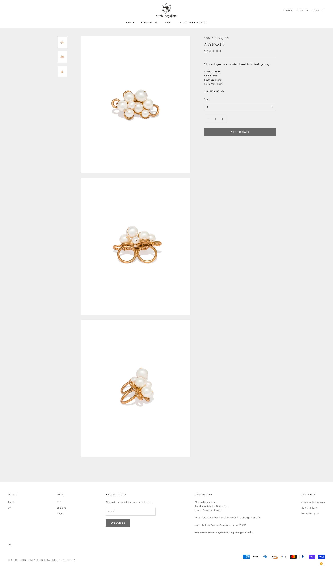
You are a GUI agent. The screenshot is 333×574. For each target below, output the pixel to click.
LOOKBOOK (149, 22)
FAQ (59, 502)
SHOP (130, 22)
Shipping (61, 507)
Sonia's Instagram (310, 513)
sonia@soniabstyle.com (313, 502)
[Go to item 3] (62, 72)
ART (168, 22)
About (60, 513)
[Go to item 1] (62, 42)
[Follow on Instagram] (10, 544)
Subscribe (118, 522)
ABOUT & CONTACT (192, 22)
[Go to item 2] (62, 57)
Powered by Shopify (59, 560)
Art (9, 507)
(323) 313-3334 (309, 507)
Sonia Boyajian (216, 38)
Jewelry (11, 502)
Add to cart (240, 132)
